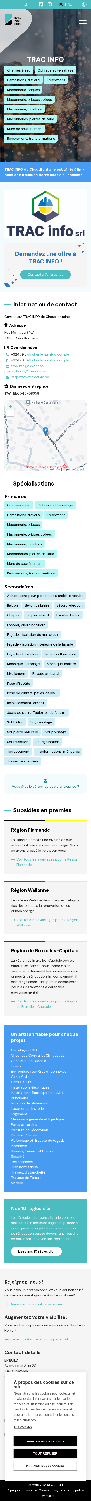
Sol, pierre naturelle (22, 732)
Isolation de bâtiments (29, 1103)
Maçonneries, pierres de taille (30, 119)
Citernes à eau (18, 70)
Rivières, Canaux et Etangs (32, 1151)
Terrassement (18, 751)
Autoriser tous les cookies (45, 1441)
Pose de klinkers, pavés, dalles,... (32, 693)
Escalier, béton (68, 615)
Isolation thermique (60, 654)
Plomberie (19, 1145)
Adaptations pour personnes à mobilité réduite (45, 595)
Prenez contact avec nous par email (39, 1339)
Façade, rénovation (22, 654)
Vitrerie (17, 1183)
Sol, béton (15, 722)
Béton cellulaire (37, 605)
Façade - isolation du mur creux (32, 634)
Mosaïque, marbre (61, 664)
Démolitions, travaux (23, 80)
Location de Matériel (27, 1108)
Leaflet (57, 469)
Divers (16, 1066)
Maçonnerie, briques (23, 89)
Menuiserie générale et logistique (37, 1119)
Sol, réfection (17, 741)
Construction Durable (28, 1060)
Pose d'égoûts (18, 683)
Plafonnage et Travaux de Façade (38, 1140)
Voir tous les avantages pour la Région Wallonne (47, 922)
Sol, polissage (56, 732)
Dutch (69, 4)
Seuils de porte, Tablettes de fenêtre (36, 712)
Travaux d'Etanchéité (28, 1172)
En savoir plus (23, 1426)
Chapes (13, 615)
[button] (45, 431)
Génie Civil (19, 1076)
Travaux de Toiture (26, 1177)
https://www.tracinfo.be (30, 377)
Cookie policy (49, 1490)
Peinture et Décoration (29, 1130)
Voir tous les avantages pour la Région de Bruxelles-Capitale (47, 1004)
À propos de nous (20, 1490)
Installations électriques (30, 1087)
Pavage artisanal (45, 673)
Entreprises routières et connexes (38, 1071)
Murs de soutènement (25, 128)
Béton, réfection (70, 605)
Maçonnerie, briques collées (29, 99)
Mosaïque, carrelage (23, 664)
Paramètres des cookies (45, 1465)
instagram (48, 4)
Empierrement (38, 615)
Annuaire (48, 1496)
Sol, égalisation (47, 741)
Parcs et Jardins (24, 1124)
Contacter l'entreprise (45, 274)
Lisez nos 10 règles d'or (36, 1251)
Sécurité (18, 1156)
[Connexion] (84, 4)
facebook (39, 4)
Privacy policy (74, 1490)
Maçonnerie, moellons (24, 109)
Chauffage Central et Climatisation (39, 1055)
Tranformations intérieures (58, 751)
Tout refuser (45, 1453)
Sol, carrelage (41, 722)
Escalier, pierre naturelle (26, 625)
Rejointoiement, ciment (25, 702)
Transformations (24, 1167)
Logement (19, 1114)
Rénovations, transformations (31, 138)
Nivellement (16, 673)
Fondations (56, 80)
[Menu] (83, 20)
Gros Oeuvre (21, 1082)
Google (81, 469)
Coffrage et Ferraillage (55, 70)
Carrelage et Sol (24, 1050)
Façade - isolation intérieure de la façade (40, 644)
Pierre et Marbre (24, 1135)
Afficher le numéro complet (49, 354)
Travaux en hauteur (22, 761)
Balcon (12, 605)
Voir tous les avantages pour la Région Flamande (47, 862)
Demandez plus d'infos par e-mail (36, 1304)
